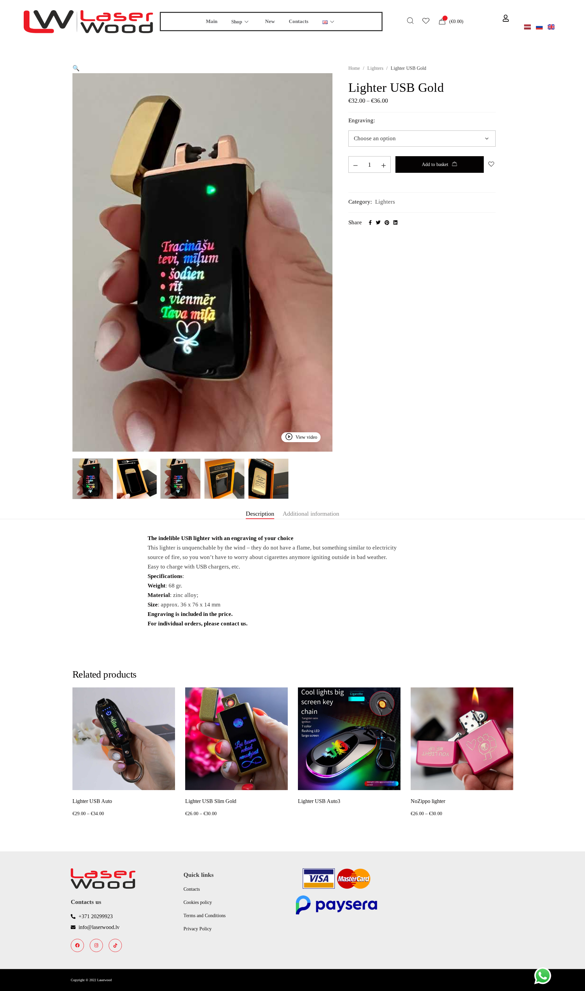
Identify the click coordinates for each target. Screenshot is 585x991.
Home (354, 68)
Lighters (375, 68)
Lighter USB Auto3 (319, 801)
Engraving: (361, 120)
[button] (76, 68)
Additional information (311, 513)
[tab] (260, 514)
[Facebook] (77, 945)
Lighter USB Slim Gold (210, 801)
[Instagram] (96, 945)
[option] (123, 753)
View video (306, 437)
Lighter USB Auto (92, 801)
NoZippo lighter (428, 801)
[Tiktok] (115, 945)
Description (260, 513)
